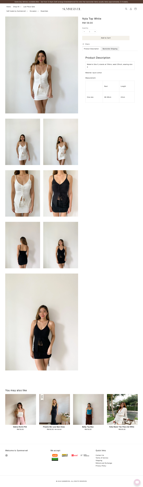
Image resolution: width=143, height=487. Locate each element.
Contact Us (100, 455)
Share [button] (87, 44)
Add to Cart (106, 38)
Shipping (99, 460)
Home (8, 7)
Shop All (16, 7)
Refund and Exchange (104, 463)
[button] (126, 9)
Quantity (85, 28)
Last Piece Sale (29, 7)
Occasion (33, 11)
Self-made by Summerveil (16, 11)
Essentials (44, 11)
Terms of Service (102, 458)
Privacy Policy (101, 466)
